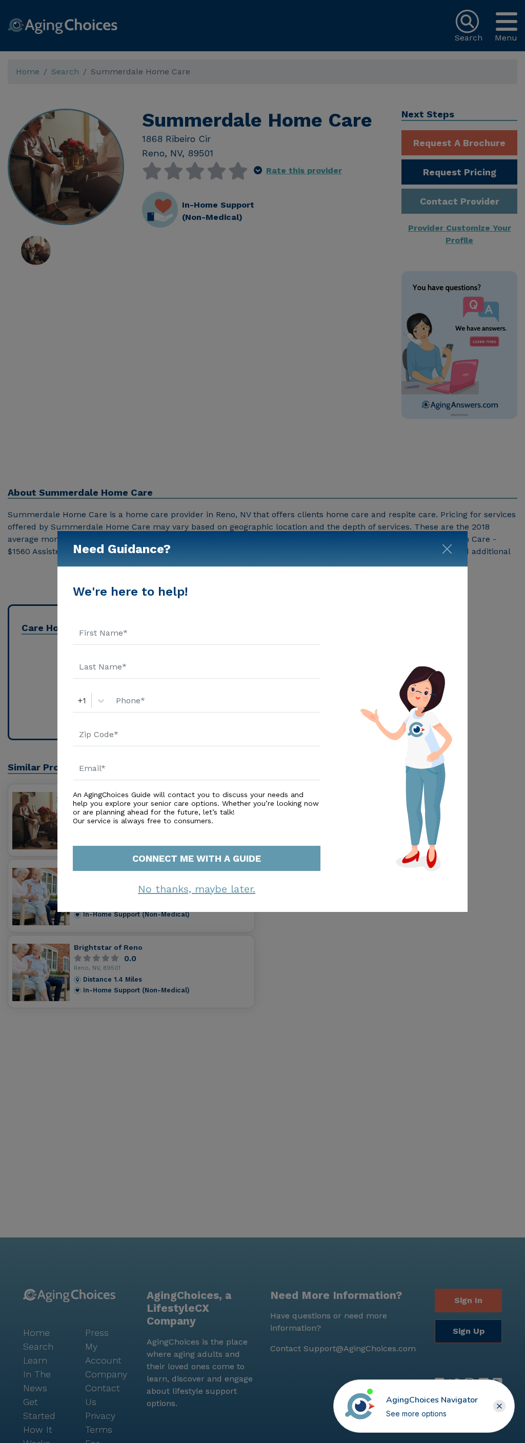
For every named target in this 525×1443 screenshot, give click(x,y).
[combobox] (79, 701)
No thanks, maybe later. (196, 889)
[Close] (447, 547)
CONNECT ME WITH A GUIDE (196, 858)
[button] (499, 1406)
